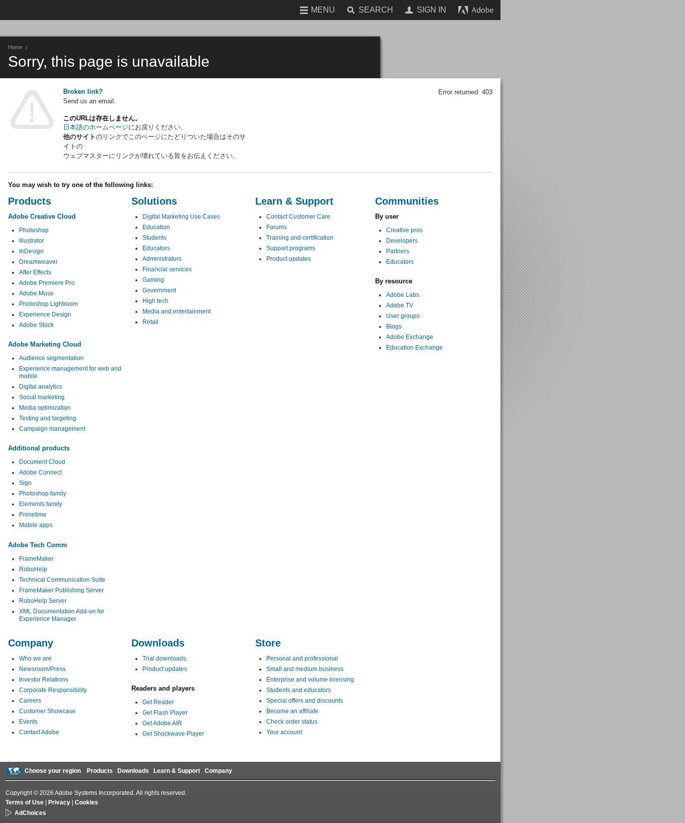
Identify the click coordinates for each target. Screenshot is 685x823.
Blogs (394, 326)
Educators (156, 248)
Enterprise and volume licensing (310, 679)
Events (28, 721)
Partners (397, 251)
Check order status (291, 721)
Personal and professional (302, 658)
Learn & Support (176, 770)
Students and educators (298, 690)
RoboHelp (33, 569)
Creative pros (404, 230)
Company (218, 770)
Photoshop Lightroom (48, 303)
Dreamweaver (38, 261)
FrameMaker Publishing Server (61, 590)
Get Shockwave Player (173, 733)
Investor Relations (43, 679)
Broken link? (83, 91)
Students (154, 237)
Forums (276, 227)
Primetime (33, 514)
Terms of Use (25, 802)
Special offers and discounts (304, 700)
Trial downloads (164, 658)
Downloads (133, 770)
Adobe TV (399, 305)
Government (159, 290)
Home (15, 47)
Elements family (40, 504)
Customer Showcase (47, 711)
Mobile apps (36, 525)
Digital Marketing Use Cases (181, 216)
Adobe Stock (36, 324)
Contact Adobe (39, 732)
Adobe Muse (36, 293)
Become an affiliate (292, 711)
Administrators (162, 258)
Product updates (288, 258)
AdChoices (30, 812)
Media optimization (45, 407)
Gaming (153, 279)
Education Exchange (414, 347)
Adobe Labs (402, 294)
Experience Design (45, 314)
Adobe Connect (40, 472)
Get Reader (158, 702)
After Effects (35, 272)
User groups (403, 315)
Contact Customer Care (298, 216)
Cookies (86, 802)
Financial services (167, 269)
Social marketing (42, 397)
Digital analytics (40, 386)
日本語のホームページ (95, 127)
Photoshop (34, 230)
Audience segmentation (51, 358)
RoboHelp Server (43, 600)
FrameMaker (36, 558)
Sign (25, 482)
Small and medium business (305, 669)
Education (156, 227)
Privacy (59, 802)
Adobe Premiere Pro (47, 282)
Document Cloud (42, 461)
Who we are (35, 658)
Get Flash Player (165, 712)
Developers (402, 240)
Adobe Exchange (409, 337)
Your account (284, 732)
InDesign (31, 251)
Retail (150, 321)
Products (100, 770)
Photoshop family (42, 493)
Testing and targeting (47, 418)
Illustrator (31, 240)
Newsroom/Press (42, 669)
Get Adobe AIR (162, 723)
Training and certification (299, 237)
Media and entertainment (176, 311)
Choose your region (53, 770)
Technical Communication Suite (62, 579)
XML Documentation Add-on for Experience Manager (61, 615)
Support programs (290, 248)
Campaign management (52, 428)
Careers (30, 700)
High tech (155, 300)
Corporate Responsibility (53, 690)
